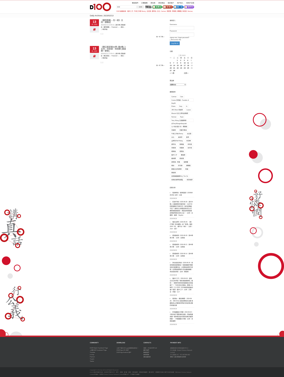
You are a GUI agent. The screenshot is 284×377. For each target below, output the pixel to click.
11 (188, 63)
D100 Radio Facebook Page (99, 348)
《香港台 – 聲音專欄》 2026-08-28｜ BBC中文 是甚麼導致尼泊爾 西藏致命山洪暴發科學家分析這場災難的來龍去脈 (181, 302)
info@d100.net (152, 348)
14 (174, 65)
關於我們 (146, 350)
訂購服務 (144, 3)
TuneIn (92, 359)
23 (181, 68)
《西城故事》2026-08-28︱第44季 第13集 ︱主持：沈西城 (181, 237)
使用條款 (146, 355)
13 (171, 65)
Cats (181, 96)
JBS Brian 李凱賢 (177, 110)
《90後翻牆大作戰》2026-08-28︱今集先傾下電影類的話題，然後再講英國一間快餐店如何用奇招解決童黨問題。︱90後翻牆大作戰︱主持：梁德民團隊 (181, 316)
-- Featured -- (114, 27)
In (186, 106)
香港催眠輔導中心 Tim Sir (179, 176)
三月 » (186, 73)
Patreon (92, 357)
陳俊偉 (173, 172)
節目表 (153, 3)
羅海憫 (173, 158)
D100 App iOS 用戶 (123, 350)
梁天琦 (190, 148)
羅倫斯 (183, 155)
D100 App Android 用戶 (124, 352)
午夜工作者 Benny (140, 11)
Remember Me (176, 40)
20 (171, 68)
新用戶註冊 (190, 3)
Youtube (92, 352)
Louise (188, 110)
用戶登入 (180, 3)
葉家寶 (169, 11)
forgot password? (183, 37)
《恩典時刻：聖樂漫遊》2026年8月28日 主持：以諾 (181, 194)
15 (178, 65)
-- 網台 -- (122, 27)
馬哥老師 (189, 180)
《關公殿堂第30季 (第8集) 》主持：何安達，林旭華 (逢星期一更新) (113, 49)
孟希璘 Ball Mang (177, 141)
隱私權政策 (147, 357)
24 (185, 68)
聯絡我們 (135, 3)
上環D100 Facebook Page (98, 350)
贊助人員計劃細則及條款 (178, 357)
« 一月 (172, 73)
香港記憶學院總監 (177, 180)
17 (185, 65)
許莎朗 (180, 165)
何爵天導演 (183, 130)
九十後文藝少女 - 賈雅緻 (179, 126)
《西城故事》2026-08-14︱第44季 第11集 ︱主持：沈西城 (181, 255)
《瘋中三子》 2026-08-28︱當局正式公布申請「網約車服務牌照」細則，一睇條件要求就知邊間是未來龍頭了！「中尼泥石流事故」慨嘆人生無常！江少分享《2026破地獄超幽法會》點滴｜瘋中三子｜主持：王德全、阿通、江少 (181, 285)
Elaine (173, 106)
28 (174, 70)
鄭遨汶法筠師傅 (176, 169)
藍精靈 (186, 162)
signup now (173, 37)
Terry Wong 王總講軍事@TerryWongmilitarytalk (179, 121)
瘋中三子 (130, 11)
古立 (158, 11)
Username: (173, 24)
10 (185, 63)
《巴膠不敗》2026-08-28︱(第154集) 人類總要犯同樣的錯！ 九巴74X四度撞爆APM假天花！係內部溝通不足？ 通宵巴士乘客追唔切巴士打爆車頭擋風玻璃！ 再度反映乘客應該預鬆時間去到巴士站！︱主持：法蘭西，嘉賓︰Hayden (181, 208)
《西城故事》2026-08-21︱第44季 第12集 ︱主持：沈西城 (181, 246)
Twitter (92, 361)
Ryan (181, 117)
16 (181, 65)
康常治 (154, 11)
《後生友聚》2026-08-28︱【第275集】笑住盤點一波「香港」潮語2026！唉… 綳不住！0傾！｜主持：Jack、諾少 (181, 225)
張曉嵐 (181, 144)
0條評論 (104, 29)
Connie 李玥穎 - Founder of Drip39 (180, 100)
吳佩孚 (180, 137)
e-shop (92, 355)
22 (178, 68)
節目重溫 (161, 3)
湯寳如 (181, 151)
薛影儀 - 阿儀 (175, 162)
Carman (163, 11)
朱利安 (184, 11)
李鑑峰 (181, 148)
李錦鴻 (174, 11)
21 (174, 68)
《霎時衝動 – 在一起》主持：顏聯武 (112, 21)
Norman (190, 11)
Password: (173, 31)
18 (188, 65)
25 (188, 68)
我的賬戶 (171, 3)
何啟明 (173, 130)
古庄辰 (149, 11)
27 (171, 70)
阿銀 (186, 169)
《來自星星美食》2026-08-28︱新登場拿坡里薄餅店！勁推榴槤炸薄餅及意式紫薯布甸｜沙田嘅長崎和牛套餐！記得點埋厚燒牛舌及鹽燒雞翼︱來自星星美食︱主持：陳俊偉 (181, 267)
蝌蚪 (172, 165)
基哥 (187, 137)
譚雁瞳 (179, 11)
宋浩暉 (188, 141)
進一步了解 (159, 37)
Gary (180, 106)
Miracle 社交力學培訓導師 (179, 113)
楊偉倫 (173, 151)
